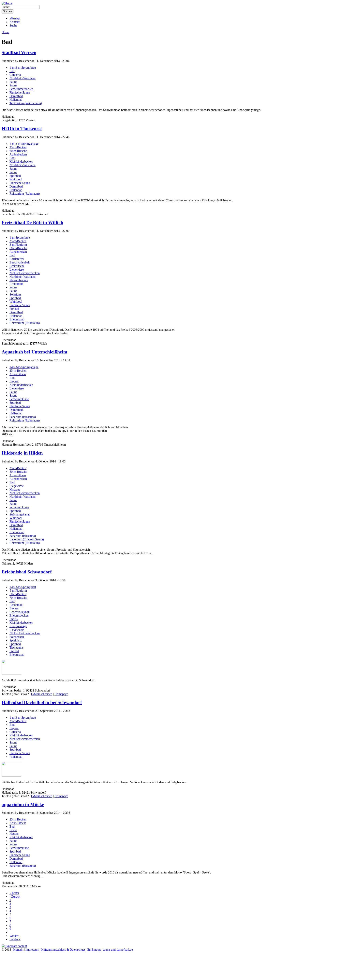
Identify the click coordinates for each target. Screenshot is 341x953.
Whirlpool (15, 179)
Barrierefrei (16, 259)
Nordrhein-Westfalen (22, 78)
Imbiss (13, 619)
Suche (13, 25)
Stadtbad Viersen (19, 52)
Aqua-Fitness (17, 374)
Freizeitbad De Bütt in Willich (32, 222)
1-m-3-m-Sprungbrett (22, 67)
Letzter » (15, 939)
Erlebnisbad (16, 319)
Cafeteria (15, 74)
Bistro (13, 830)
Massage (14, 489)
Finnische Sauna (19, 92)
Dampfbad (16, 96)
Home (5, 32)
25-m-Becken (17, 147)
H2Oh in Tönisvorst (22, 128)
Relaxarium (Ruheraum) (24, 193)
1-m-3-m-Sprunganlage (23, 143)
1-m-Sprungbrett (19, 237)
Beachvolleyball (19, 262)
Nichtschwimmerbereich (24, 739)
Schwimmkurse (19, 399)
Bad (12, 71)
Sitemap (14, 18)
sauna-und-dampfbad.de (118, 949)
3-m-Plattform (18, 244)
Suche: (6, 7)
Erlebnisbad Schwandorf (27, 571)
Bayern (14, 381)
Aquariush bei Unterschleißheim (34, 351)
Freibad (14, 308)
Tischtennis (16, 647)
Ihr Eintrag (94, 949)
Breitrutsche (16, 266)
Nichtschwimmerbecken (24, 273)
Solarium (15, 294)
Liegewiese (16, 269)
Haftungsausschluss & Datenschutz (63, 949)
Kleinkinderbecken (21, 161)
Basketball (15, 604)
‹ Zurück (14, 896)
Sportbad (15, 175)
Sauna (13, 81)
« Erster (14, 893)
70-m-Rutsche (18, 597)
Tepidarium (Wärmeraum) (25, 103)
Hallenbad (15, 99)
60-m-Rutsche (18, 151)
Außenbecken (18, 154)
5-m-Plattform (18, 590)
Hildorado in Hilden (22, 453)
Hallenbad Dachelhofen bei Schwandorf (42, 702)
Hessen (14, 833)
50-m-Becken (17, 594)
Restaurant (16, 283)
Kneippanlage (18, 626)
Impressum (32, 949)
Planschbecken (18, 280)
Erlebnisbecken (19, 615)
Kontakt (14, 22)
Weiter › (14, 935)
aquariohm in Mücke (23, 804)
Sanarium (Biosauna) (22, 417)
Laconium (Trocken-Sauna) (26, 539)
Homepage (61, 694)
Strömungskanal (19, 514)
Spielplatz (15, 640)
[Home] (7, 3)
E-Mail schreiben (41, 694)
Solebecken (16, 636)
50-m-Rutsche (18, 471)
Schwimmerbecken (21, 89)
